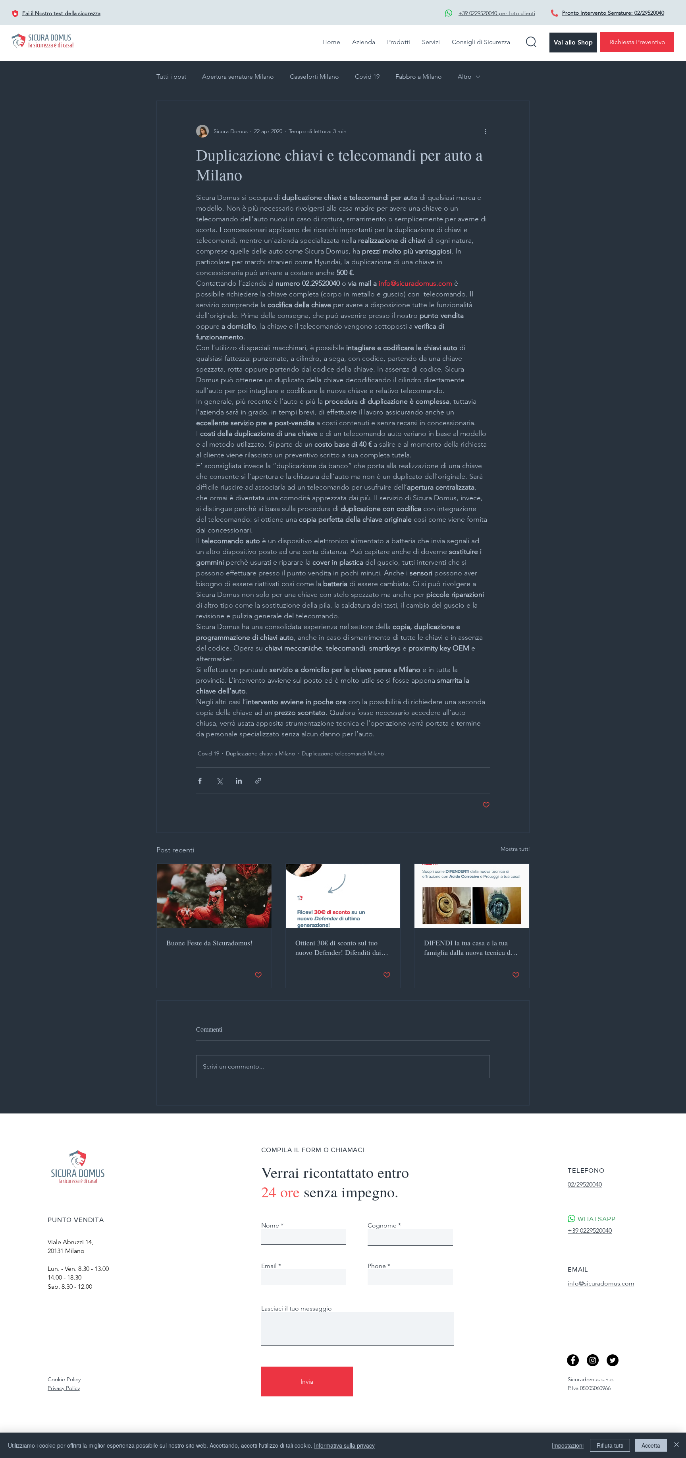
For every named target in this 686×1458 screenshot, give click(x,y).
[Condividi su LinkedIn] (239, 780)
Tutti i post (171, 76)
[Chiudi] (676, 1445)
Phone (377, 1266)
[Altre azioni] (485, 131)
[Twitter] (613, 1360)
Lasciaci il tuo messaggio (296, 1308)
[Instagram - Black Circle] (593, 1360)
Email (269, 1266)
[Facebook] (573, 1360)
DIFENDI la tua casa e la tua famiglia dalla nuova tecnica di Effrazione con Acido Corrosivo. (470, 947)
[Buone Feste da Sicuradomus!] (214, 896)
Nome (270, 1225)
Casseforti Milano (314, 76)
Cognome (382, 1225)
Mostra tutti (515, 848)
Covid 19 (367, 76)
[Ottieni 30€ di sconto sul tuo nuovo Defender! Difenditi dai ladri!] (343, 896)
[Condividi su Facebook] (200, 780)
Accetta (651, 1445)
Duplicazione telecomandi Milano (343, 753)
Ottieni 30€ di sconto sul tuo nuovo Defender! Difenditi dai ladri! (338, 947)
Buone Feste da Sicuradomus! (209, 942)
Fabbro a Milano (418, 76)
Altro (465, 76)
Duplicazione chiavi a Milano (260, 753)
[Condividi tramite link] (258, 780)
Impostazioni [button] (568, 1445)
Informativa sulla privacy (344, 1445)
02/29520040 (649, 12)
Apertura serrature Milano (238, 76)
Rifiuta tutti (610, 1445)
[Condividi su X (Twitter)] (219, 780)
